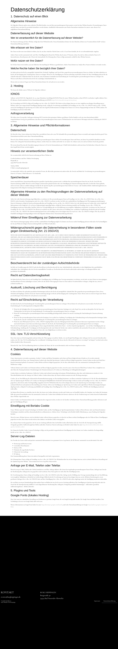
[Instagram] (104, 135)
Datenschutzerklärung (109, 601)
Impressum (97, 601)
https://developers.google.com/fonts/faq (52, 505)
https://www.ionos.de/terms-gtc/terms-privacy (64, 100)
